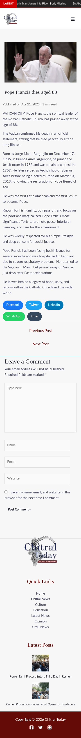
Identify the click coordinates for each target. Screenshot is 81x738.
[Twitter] (40, 727)
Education (40, 610)
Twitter (34, 305)
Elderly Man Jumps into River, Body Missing (35, 3)
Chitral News (40, 599)
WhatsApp (13, 316)
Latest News (40, 616)
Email (34, 316)
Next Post (40, 344)
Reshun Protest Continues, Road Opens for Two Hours (40, 704)
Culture (40, 604)
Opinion (41, 621)
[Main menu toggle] (73, 19)
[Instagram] (49, 727)
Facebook (13, 305)
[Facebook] (31, 727)
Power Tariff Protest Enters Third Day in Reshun (40, 676)
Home (40, 593)
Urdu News (40, 627)
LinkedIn (54, 305)
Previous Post (40, 331)
